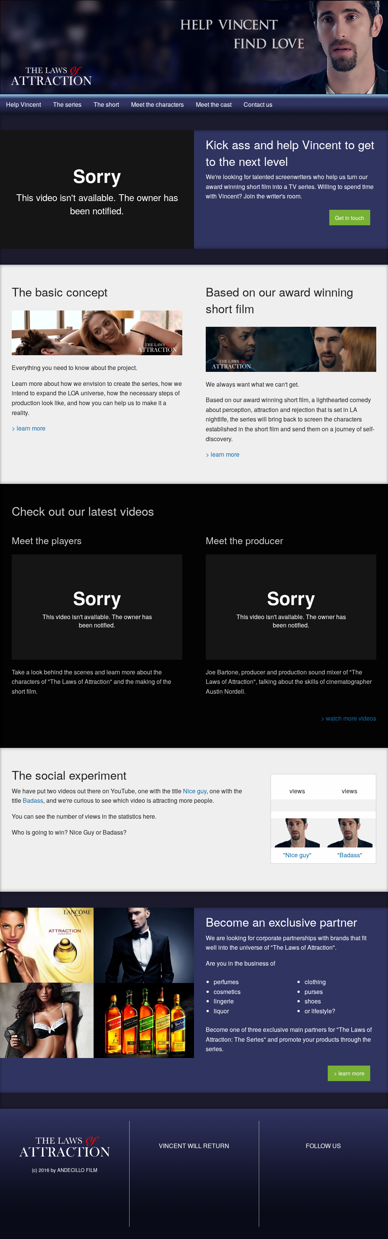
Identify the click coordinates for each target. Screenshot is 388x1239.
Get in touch (349, 218)
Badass (33, 800)
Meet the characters (157, 104)
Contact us (258, 104)
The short (106, 104)
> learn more (28, 428)
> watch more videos (348, 718)
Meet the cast (214, 104)
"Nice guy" (297, 854)
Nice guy (195, 790)
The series (67, 104)
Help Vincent (23, 104)
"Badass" (349, 854)
